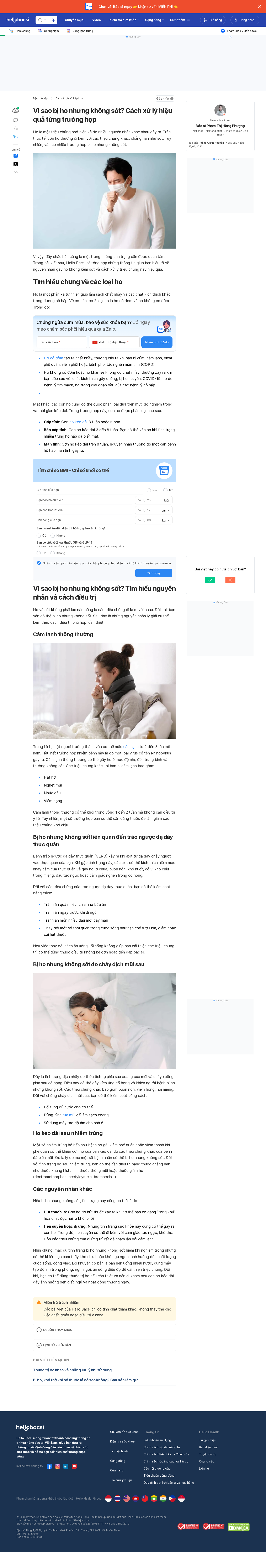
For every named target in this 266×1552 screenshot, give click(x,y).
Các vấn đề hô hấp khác (69, 98)
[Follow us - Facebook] (49, 1466)
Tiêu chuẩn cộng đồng (159, 1475)
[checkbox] (39, 563)
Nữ (170, 490)
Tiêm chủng (22, 30)
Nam (155, 490)
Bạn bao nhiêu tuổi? (50, 500)
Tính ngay (153, 573)
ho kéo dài (78, 422)
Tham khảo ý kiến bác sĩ (242, 30)
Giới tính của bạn (48, 490)
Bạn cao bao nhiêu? (50, 510)
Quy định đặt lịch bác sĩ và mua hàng (169, 1482)
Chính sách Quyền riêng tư (162, 1447)
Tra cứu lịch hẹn (121, 1480)
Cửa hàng (116, 1470)
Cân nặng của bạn (49, 520)
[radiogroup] (159, 490)
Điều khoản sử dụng (157, 1440)
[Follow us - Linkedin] (65, 1466)
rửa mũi (69, 1115)
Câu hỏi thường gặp (157, 1468)
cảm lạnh (131, 746)
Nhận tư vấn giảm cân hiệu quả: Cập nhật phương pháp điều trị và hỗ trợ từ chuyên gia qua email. (107, 563)
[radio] (149, 490)
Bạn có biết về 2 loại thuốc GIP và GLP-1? (64, 542)
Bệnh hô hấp (40, 98)
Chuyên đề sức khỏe (124, 1432)
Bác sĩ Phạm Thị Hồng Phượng (220, 126)
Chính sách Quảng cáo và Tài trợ (166, 1461)
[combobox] (165, 510)
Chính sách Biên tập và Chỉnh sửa (166, 1454)
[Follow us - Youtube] (74, 1466)
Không (60, 536)
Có (44, 536)
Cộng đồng (117, 1460)
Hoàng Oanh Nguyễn (211, 142)
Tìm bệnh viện (119, 1451)
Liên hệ (204, 1468)
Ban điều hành (208, 1447)
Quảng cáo (206, 1461)
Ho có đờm (53, 358)
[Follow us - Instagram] (57, 1466)
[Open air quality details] (15, 110)
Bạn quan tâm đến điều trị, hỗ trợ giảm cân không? (71, 528)
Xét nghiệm (51, 30)
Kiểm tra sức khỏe (122, 1441)
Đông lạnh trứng (83, 30)
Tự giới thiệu (207, 1440)
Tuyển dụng (207, 1454)
